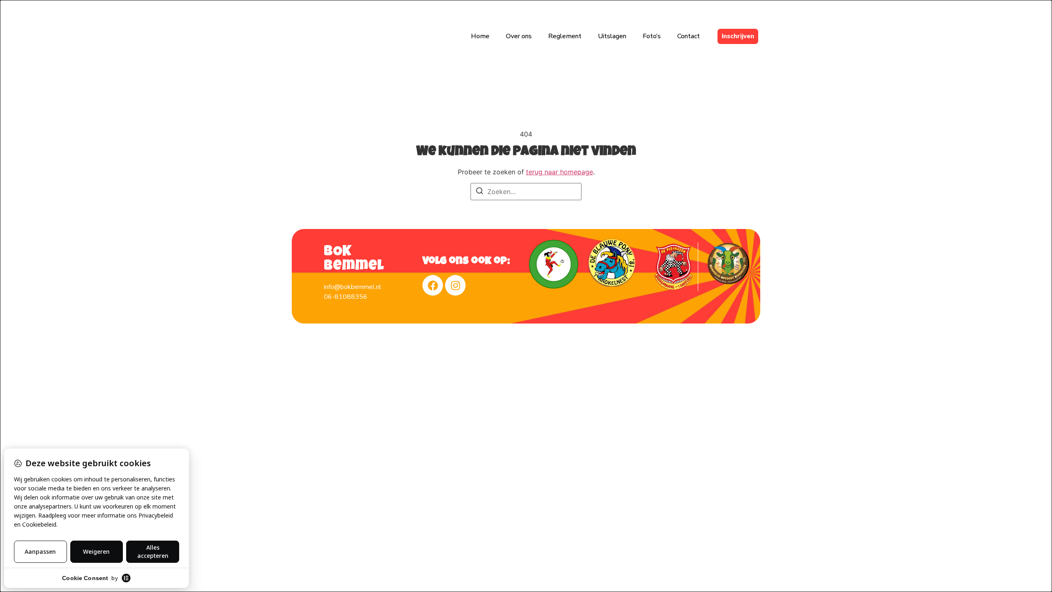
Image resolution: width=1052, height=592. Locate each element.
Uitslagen (612, 36)
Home (480, 36)
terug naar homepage (559, 172)
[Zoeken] (479, 192)
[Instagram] (455, 285)
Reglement (564, 36)
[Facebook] (432, 285)
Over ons (519, 36)
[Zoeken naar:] (526, 191)
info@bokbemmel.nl (352, 286)
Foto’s (652, 36)
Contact (688, 36)
